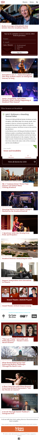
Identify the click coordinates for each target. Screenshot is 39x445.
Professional (21, 45)
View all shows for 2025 (17, 162)
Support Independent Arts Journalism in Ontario (16, 281)
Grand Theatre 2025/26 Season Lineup (16, 306)
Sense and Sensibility (12, 151)
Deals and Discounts (7, 181)
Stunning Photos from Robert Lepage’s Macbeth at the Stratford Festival (17, 210)
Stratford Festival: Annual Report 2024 (17, 258)
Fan (18, 49)
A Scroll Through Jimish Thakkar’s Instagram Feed (15, 412)
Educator (20, 47)
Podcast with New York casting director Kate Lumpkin (13, 420)
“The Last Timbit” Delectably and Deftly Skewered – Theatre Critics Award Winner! (15, 340)
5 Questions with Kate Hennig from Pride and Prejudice (15, 234)
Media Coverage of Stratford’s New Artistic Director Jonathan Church (15, 27)
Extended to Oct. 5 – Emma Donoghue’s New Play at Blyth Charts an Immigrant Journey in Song (17, 76)
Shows (25, 2)
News (32, 2)
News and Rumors (6, 23)
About (36, 419)
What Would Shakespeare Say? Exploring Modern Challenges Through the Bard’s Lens (14, 364)
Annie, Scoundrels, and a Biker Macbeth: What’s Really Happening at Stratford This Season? (16, 100)
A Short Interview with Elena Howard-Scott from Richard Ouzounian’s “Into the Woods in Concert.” (16, 388)
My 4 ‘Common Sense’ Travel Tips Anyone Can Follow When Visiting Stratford (15, 185)
